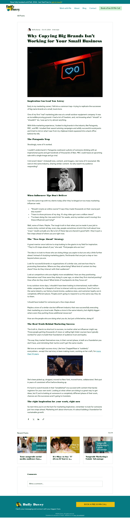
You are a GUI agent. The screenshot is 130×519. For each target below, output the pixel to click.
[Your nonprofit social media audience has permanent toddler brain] (32, 445)
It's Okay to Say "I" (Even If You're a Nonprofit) (62, 458)
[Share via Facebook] (28, 419)
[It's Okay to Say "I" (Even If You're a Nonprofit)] (65, 445)
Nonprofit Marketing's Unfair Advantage (97, 458)
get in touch (56, 2)
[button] (65, 8)
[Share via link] (43, 419)
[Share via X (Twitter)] (33, 419)
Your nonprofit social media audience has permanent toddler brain (31, 458)
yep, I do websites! (79, 515)
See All (110, 433)
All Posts (21, 16)
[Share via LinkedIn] (38, 419)
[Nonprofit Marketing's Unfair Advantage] (98, 445)
